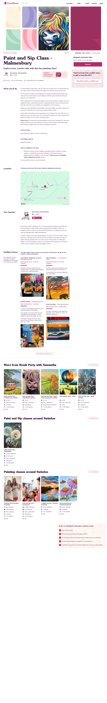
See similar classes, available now (88, 81)
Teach (87, 3)
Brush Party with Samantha (18, 73)
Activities (69, 3)
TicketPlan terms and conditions (40, 153)
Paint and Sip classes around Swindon (29, 418)
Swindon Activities (10, 53)
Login (101, 3)
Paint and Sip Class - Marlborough (56, 306)
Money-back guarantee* (69, 534)
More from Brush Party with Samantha (30, 365)
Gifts (79, 3)
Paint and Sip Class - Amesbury (30, 304)
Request (88, 64)
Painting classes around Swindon (26, 472)
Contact (94, 3)
